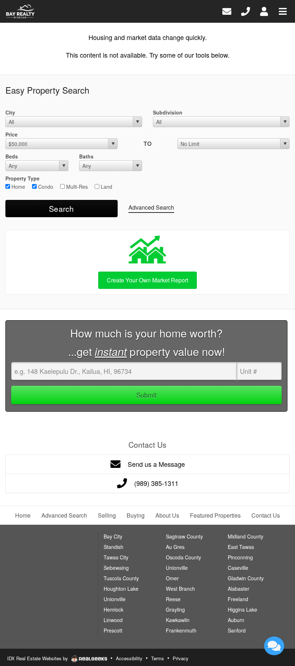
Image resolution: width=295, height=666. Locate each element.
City (10, 112)
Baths (86, 156)
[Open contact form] (226, 10)
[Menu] (283, 10)
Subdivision (167, 112)
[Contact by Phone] (245, 10)
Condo (45, 186)
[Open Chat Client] (274, 645)
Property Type (22, 178)
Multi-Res (76, 186)
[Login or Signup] (264, 10)
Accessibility (129, 658)
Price (11, 134)
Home (17, 186)
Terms (157, 658)
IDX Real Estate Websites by (38, 658)
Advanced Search (151, 207)
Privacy (181, 658)
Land (105, 186)
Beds (11, 156)
